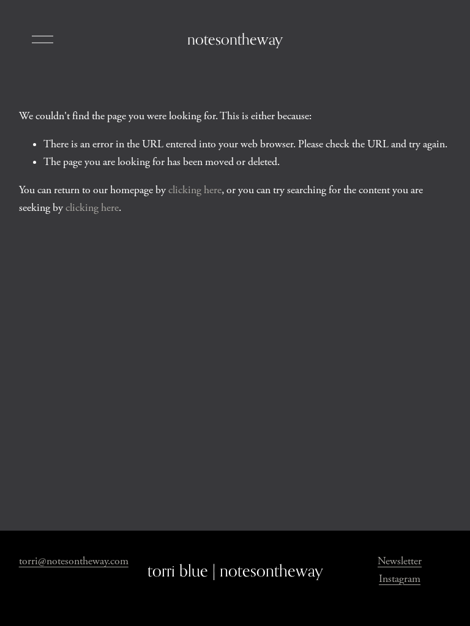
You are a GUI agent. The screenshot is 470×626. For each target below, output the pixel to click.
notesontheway (235, 39)
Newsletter (400, 561)
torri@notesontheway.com (74, 561)
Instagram (399, 579)
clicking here (195, 190)
